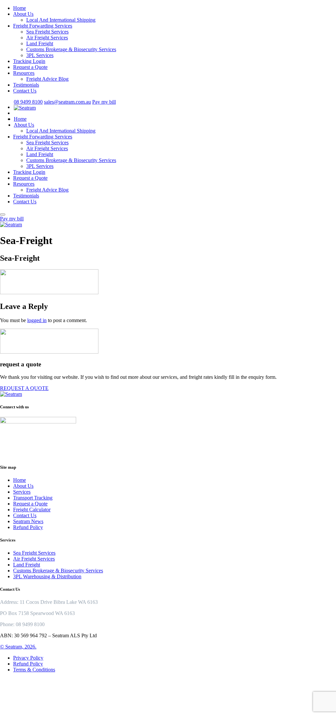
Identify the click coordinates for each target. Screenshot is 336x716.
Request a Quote (30, 67)
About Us (23, 14)
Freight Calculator (32, 509)
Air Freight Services (47, 37)
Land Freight (39, 43)
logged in (37, 320)
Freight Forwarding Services (42, 26)
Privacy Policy (28, 658)
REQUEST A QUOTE (24, 388)
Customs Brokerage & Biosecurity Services (71, 49)
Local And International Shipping (60, 20)
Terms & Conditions (34, 669)
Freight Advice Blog (47, 79)
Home (19, 8)
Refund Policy (28, 527)
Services (22, 492)
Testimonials (26, 85)
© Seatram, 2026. (18, 646)
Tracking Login (29, 61)
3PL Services (39, 55)
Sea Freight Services (47, 31)
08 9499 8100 (28, 102)
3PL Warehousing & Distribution (47, 576)
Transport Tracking (32, 498)
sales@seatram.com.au (67, 102)
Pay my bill (104, 102)
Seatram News (28, 521)
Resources (23, 73)
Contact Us (24, 90)
